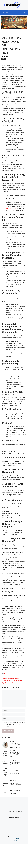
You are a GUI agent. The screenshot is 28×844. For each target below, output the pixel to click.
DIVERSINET (18, 818)
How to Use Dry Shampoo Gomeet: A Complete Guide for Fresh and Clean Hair (15, 745)
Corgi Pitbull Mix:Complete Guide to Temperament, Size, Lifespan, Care (15, 762)
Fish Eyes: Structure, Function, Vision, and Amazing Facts (15, 792)
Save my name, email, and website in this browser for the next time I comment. (14, 724)
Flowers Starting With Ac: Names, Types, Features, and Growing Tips (15, 754)
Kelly (2, 56)
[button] (24, 12)
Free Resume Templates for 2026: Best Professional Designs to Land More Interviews (15, 783)
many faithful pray (11, 208)
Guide (3, 58)
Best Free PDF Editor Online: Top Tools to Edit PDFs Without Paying (15, 772)
